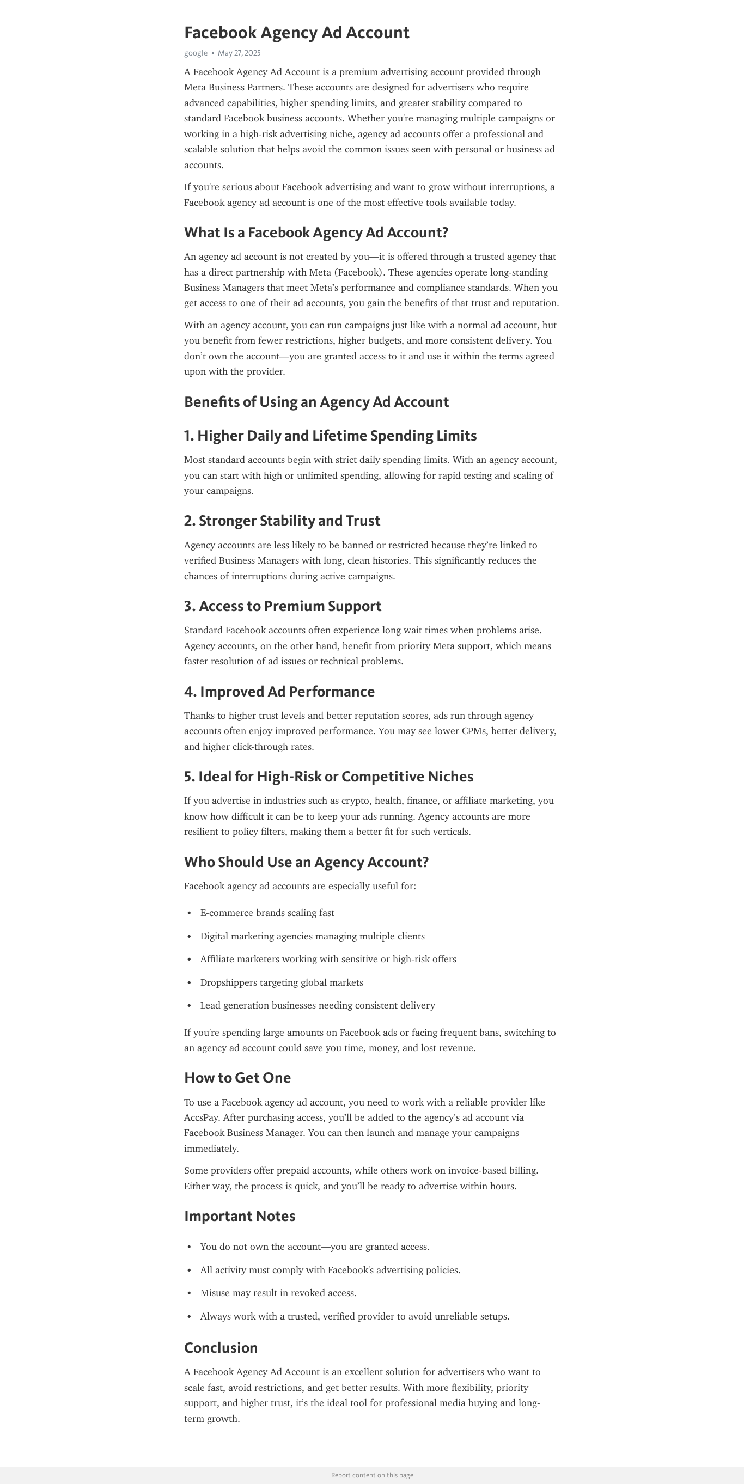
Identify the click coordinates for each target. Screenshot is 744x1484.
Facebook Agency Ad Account (256, 72)
